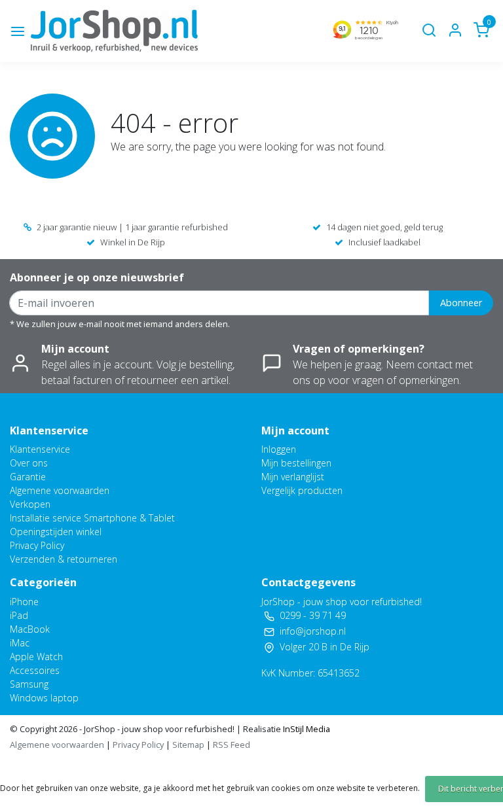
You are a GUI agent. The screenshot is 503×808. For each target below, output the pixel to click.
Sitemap (188, 744)
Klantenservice (40, 449)
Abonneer (461, 302)
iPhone (24, 601)
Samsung (29, 684)
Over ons (29, 463)
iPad (19, 615)
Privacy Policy (37, 545)
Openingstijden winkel (56, 531)
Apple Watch (36, 656)
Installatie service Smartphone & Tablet (92, 518)
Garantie (28, 476)
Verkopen (30, 504)
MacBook (30, 629)
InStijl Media (305, 729)
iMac (19, 643)
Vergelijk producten (302, 490)
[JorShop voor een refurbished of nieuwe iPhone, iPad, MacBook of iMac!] (114, 31)
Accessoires (35, 670)
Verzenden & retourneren (63, 559)
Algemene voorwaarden (59, 490)
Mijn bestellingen (296, 463)
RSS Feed (231, 744)
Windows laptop (44, 698)
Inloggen (278, 449)
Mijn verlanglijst (292, 476)
